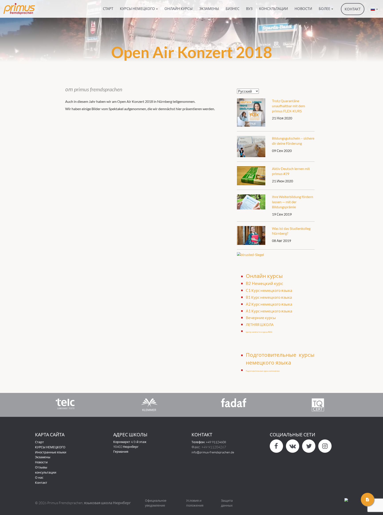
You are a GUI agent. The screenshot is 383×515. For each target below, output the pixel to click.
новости (303, 8)
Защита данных (227, 503)
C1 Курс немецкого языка (269, 290)
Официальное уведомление (155, 503)
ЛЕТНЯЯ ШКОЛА (260, 325)
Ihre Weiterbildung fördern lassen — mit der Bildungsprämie (292, 202)
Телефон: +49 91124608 (209, 442)
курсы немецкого (138, 8)
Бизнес (232, 8)
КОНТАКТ (353, 9)
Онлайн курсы (178, 8)
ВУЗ (249, 8)
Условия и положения (194, 503)
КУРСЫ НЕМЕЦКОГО (50, 447)
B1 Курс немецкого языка (269, 297)
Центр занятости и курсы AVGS (259, 332)
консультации (273, 8)
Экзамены (209, 8)
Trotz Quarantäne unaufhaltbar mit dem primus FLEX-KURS (288, 106)
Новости (41, 462)
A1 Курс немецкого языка (269, 311)
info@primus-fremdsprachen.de (213, 452)
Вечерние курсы (261, 317)
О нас (39, 477)
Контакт (41, 482)
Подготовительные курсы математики (262, 371)
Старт (108, 8)
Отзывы (41, 467)
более (325, 8)
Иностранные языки (50, 452)
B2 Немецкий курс (264, 283)
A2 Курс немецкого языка (269, 304)
